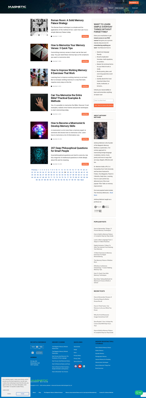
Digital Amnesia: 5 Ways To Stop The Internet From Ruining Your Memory (103, 247)
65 (35, 177)
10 (56, 170)
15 (70, 170)
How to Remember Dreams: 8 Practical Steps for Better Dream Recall (103, 299)
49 (49, 175)
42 (87, 172)
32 (59, 172)
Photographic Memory (101, 356)
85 (37, 180)
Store (75, 352)
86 (39, 180)
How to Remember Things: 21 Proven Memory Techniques (103, 229)
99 (75, 180)
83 (84, 177)
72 (54, 177)
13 (64, 170)
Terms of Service (78, 361)
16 (73, 170)
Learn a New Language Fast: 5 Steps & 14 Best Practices (103, 240)
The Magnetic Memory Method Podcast (53, 392)
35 (68, 172)
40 (81, 172)
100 (78, 180)
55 (65, 175)
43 (32, 175)
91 (53, 180)
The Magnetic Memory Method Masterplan (60, 352)
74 (59, 177)
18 (78, 170)
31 (57, 172)
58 (73, 175)
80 (76, 177)
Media (75, 349)
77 (68, 177)
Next (82, 180)
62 (84, 175)
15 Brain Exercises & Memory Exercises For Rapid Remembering (103, 254)
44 (35, 175)
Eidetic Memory (99, 350)
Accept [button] (22, 393)
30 (54, 172)
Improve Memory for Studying (102, 359)
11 (59, 170)
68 (43, 177)
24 (37, 172)
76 (65, 177)
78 (70, 177)
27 (46, 172)
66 (38, 177)
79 (73, 177)
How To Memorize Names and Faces (61, 364)
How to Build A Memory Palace (103, 347)
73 (57, 177)
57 (70, 175)
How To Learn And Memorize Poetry (61, 361)
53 (59, 175)
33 (62, 172)
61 (81, 175)
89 (48, 180)
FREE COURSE (119, 8)
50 (51, 175)
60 (79, 175)
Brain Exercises (99, 368)
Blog (40, 392)
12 (62, 170)
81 (79, 177)
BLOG (127, 8)
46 (40, 175)
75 (62, 177)
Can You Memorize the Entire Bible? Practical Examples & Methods (66, 98)
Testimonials (77, 346)
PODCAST (135, 8)
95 (64, 180)
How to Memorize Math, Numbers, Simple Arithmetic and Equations (60, 367)
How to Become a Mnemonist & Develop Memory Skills (68, 124)
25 (40, 172)
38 (76, 172)
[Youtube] (80, 366)
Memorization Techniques (101, 362)
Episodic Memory (99, 353)
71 (51, 177)
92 (56, 180)
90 (50, 180)
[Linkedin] (84, 366)
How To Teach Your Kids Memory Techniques (101, 274)
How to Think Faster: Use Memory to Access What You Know (102, 308)
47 (43, 175)
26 (43, 172)
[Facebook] (76, 366)
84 (87, 177)
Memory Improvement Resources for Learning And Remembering (81, 392)
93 (58, 180)
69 (46, 177)
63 (87, 175)
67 (40, 177)
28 (48, 172)
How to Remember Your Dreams (60, 371)
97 (69, 180)
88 (45, 180)
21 (86, 170)
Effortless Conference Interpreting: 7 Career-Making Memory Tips (103, 267)
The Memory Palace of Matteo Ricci (103, 261)
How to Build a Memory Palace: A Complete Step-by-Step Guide (103, 235)
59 (76, 175)
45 (38, 175)
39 (79, 172)
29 (51, 172)
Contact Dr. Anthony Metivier (106, 392)
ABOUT (111, 8)
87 (42, 180)
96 (67, 180)
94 (61, 180)
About (34, 392)
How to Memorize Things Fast (102, 365)
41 (84, 172)
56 (68, 175)
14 (67, 170)
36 (70, 172)
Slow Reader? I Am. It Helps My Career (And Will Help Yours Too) (103, 323)
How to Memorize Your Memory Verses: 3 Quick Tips (68, 47)
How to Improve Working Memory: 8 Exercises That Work (69, 71)
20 (84, 170)
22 (32, 172)
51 (54, 175)
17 (75, 170)
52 (57, 175)
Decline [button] (9, 393)
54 (62, 175)
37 (73, 172)
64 (32, 177)
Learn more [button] (6, 390)
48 (46, 175)
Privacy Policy (77, 355)
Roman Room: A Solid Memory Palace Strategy (67, 22)
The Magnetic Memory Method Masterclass (60, 347)
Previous (34, 170)
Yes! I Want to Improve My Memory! (104, 105)
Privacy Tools (77, 358)
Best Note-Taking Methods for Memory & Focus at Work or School (103, 280)
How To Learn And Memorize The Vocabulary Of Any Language (60, 357)
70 (49, 177)
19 (81, 170)
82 (81, 177)
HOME (105, 8)
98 (72, 180)
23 (35, 172)
